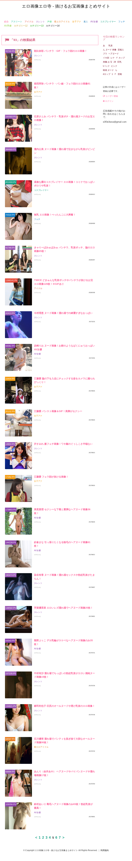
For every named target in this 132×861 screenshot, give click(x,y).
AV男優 (8, 25)
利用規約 (105, 850)
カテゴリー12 (21, 25)
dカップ (106, 74)
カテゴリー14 (52, 25)
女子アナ (76, 21)
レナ (113, 58)
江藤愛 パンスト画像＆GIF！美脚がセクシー (58, 411)
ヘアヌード (114, 53)
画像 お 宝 (107, 62)
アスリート (16, 21)
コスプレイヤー (108, 21)
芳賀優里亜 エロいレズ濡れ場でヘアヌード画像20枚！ (63, 607)
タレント (40, 21)
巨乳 (119, 62)
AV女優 (94, 21)
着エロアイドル (62, 21)
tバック (106, 66)
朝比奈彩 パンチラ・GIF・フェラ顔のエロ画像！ (60, 51)
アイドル (29, 21)
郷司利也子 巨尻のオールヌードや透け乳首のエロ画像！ (64, 706)
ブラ (105, 53)
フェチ (121, 21)
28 (115, 62)
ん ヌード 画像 (109, 49)
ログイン (109, 101)
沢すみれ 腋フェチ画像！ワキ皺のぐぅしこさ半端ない (63, 443)
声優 (49, 21)
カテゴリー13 (36, 25)
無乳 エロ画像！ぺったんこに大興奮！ (55, 214)
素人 (86, 21)
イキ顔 (106, 58)
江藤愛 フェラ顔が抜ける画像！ (51, 476)
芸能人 (121, 49)
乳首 (109, 45)
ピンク (114, 66)
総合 (6, 21)
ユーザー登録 (111, 96)
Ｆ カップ (120, 58)
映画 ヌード (108, 70)
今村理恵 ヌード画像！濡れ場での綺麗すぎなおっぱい (63, 313)
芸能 (120, 74)
